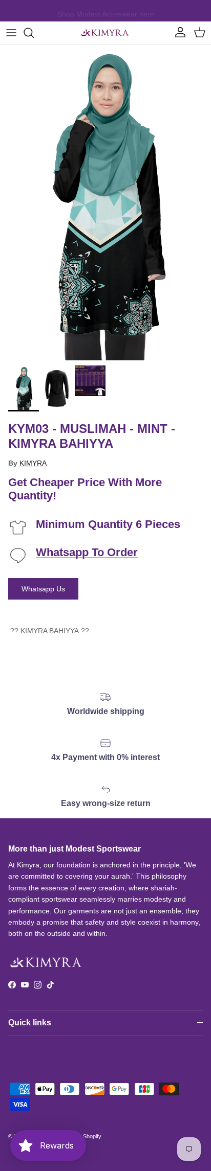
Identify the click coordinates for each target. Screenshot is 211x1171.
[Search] (34, 32)
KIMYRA (33, 463)
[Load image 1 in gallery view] (105, 202)
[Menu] (11, 32)
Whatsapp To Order (87, 552)
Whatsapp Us (43, 589)
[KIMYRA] (105, 33)
